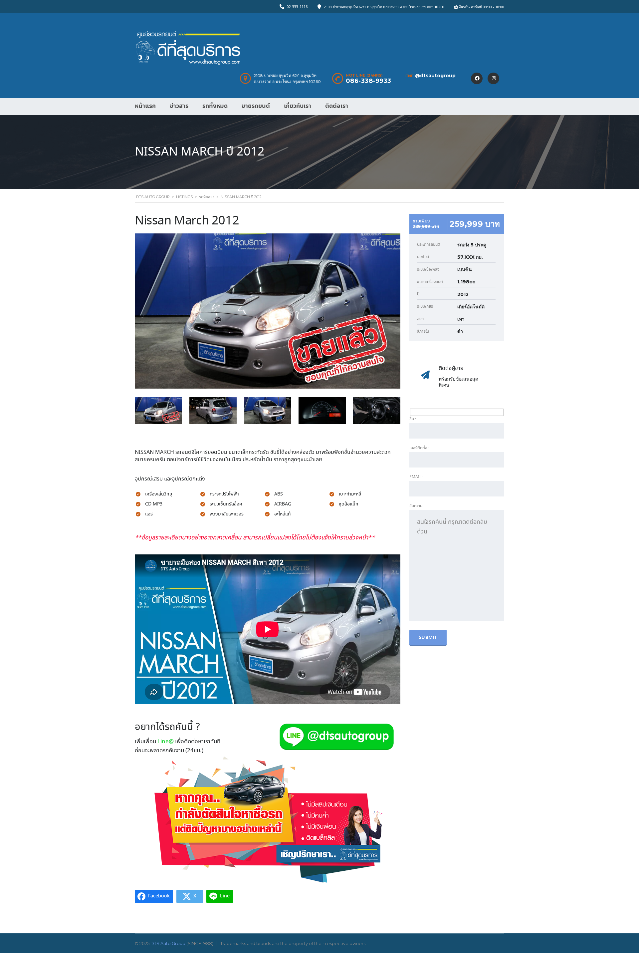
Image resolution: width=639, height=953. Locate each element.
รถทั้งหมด (215, 106)
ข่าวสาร (179, 106)
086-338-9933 (368, 81)
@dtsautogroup (435, 76)
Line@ (165, 742)
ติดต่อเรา (336, 106)
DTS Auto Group (167, 943)
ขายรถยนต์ (256, 106)
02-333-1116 (297, 6)
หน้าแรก (145, 106)
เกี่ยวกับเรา (297, 106)
